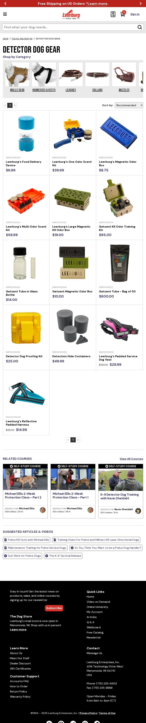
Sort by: (107, 105)
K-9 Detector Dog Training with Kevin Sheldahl (119, 496)
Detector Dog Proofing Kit (24, 356)
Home (90, 596)
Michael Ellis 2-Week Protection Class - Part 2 (23, 496)
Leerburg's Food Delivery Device (23, 163)
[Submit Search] (140, 27)
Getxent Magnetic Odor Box (72, 291)
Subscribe (54, 608)
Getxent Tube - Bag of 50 (117, 291)
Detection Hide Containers (71, 356)
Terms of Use (107, 713)
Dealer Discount (20, 663)
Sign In (135, 14)
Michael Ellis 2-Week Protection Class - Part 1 (70, 496)
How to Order (19, 686)
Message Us (94, 653)
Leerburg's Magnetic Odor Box (118, 163)
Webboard (94, 627)
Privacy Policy (88, 713)
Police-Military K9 (22, 38)
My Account (95, 612)
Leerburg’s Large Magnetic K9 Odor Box (71, 228)
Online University (97, 607)
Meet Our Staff (19, 658)
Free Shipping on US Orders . (73, 3)
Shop (5, 38)
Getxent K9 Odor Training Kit (117, 228)
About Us (16, 653)
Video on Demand (98, 602)
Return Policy (18, 691)
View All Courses (131, 459)
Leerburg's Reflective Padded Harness (21, 423)
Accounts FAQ (19, 681)
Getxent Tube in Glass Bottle (22, 293)
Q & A (90, 622)
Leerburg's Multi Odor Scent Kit (26, 228)
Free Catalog (95, 632)
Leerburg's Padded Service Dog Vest (118, 358)
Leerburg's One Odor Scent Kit (72, 163)
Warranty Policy (20, 696)
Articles (92, 617)
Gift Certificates (20, 668)
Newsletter (94, 637)
